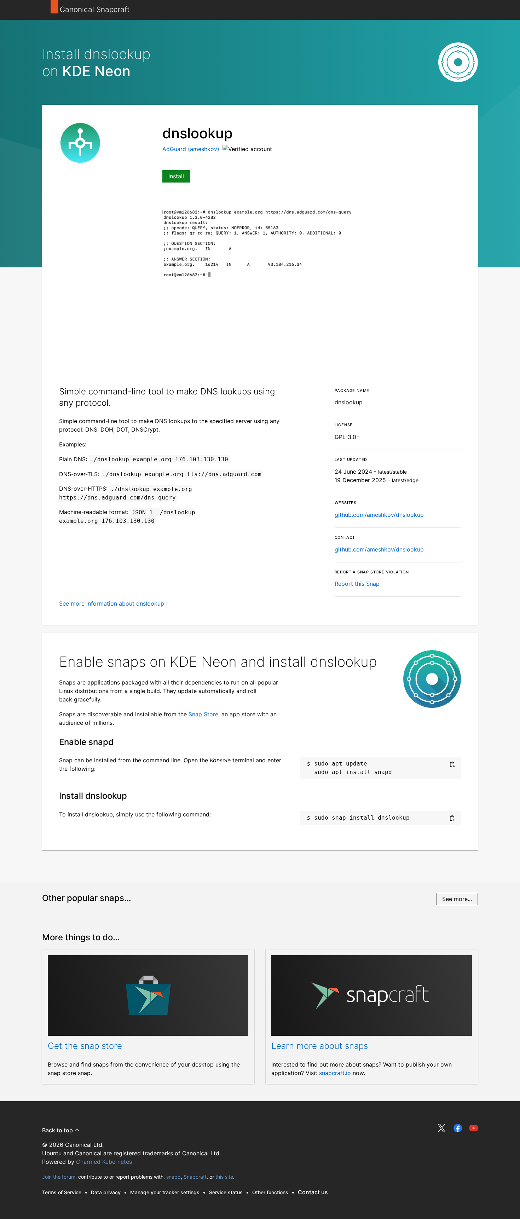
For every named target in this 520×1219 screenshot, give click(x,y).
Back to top (58, 1130)
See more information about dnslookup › (113, 603)
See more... (457, 898)
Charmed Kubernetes (104, 1161)
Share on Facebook (457, 1128)
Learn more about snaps (319, 1046)
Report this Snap (357, 583)
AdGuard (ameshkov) (191, 148)
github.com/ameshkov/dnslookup (379, 514)
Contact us (313, 1192)
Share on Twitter (442, 1128)
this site (224, 1177)
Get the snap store (85, 1046)
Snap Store (203, 714)
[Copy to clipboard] (452, 764)
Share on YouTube (473, 1128)
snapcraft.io (335, 1072)
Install (176, 176)
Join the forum (58, 1177)
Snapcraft (195, 1177)
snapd (173, 1177)
